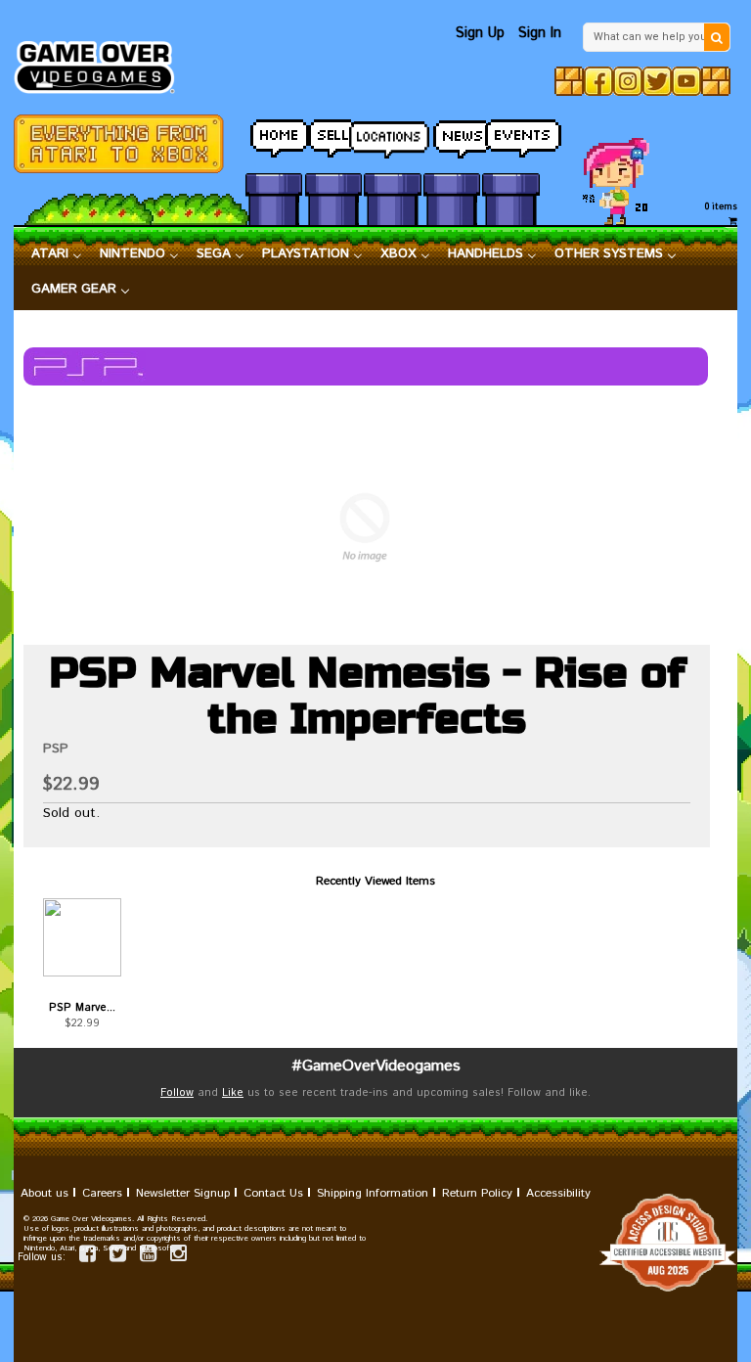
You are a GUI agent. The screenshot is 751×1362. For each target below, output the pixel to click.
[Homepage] (101, 61)
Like (232, 1093)
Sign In (539, 33)
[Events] (510, 133)
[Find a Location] (392, 134)
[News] (451, 133)
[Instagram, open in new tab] (627, 81)
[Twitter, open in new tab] (657, 81)
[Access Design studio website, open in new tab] (375, 1243)
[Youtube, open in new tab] (686, 81)
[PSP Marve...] (82, 937)
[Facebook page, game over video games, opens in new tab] (87, 1257)
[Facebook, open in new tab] (598, 81)
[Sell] (333, 133)
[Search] (716, 37)
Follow (177, 1093)
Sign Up (480, 33)
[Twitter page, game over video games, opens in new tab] (118, 1257)
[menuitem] (56, 254)
